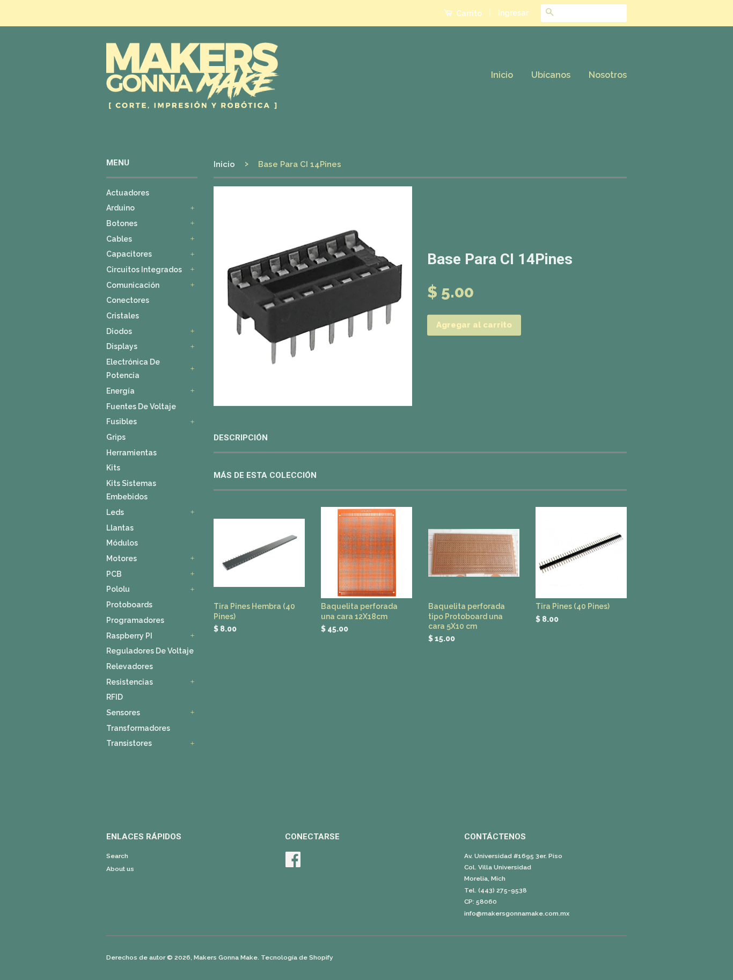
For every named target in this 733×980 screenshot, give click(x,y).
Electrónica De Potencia (133, 369)
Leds (115, 512)
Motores (121, 558)
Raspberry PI (129, 635)
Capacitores (129, 254)
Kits (113, 467)
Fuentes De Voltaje (141, 406)
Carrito (468, 13)
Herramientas (131, 452)
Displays (121, 346)
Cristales (122, 315)
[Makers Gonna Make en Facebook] (293, 863)
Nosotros (608, 75)
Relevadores (129, 666)
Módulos (122, 543)
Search (117, 856)
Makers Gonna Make (226, 957)
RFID (114, 697)
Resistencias (129, 682)
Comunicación (132, 285)
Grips (116, 437)
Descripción (241, 437)
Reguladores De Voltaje (150, 651)
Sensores (123, 712)
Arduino (120, 208)
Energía (120, 391)
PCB (114, 574)
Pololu (118, 589)
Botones (121, 223)
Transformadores (138, 728)
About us (120, 869)
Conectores (127, 300)
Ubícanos (550, 75)
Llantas (120, 528)
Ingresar (513, 13)
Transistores (129, 743)
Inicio (502, 75)
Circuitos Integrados (144, 269)
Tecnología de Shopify (297, 957)
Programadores (135, 620)
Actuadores (127, 192)
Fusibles (121, 421)
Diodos (119, 331)
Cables (119, 239)
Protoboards (129, 604)
